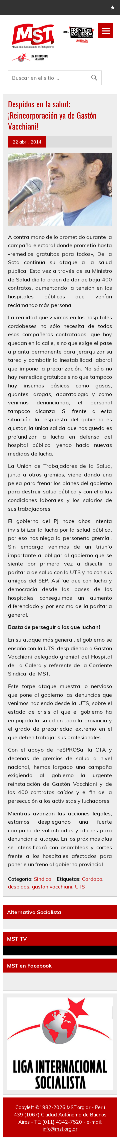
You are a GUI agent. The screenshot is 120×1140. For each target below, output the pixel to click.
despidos (18, 886)
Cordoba (92, 879)
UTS (80, 886)
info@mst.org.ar (60, 1129)
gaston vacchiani (52, 886)
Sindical (43, 879)
